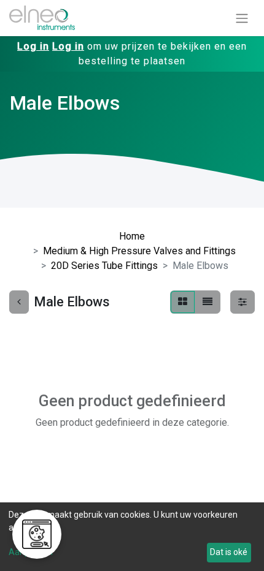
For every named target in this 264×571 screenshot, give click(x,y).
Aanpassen (31, 552)
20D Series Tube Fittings (104, 265)
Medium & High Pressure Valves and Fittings (139, 251)
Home (132, 236)
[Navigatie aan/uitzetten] (242, 18)
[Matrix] (182, 302)
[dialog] (132, 536)
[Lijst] (207, 302)
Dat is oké (228, 552)
